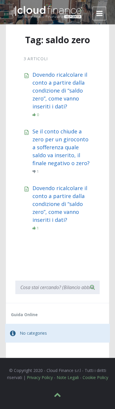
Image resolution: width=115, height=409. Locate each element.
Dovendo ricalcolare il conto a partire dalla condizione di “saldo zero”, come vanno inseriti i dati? (59, 90)
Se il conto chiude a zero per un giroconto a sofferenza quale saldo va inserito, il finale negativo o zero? (61, 147)
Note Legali (68, 377)
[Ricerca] (92, 287)
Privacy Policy (40, 377)
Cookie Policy (95, 377)
